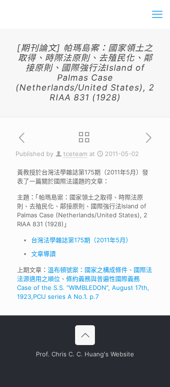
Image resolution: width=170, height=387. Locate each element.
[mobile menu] (157, 14)
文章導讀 (43, 253)
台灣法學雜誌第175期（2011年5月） (81, 240)
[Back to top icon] (85, 335)
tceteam (75, 153)
